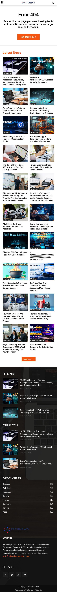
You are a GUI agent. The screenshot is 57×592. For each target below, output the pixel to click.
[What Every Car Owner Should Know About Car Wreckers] (15, 212)
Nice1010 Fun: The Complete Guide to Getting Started (41, 347)
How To (33, 220)
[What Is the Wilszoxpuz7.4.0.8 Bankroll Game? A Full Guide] (42, 66)
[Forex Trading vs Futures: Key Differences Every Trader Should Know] (15, 96)
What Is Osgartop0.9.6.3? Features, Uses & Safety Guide (14, 139)
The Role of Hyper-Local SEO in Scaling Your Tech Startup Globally (14, 167)
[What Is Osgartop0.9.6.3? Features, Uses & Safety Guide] (15, 125)
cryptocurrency (8, 248)
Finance (33, 73)
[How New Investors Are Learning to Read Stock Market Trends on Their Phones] (15, 302)
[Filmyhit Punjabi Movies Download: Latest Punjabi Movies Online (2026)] (42, 302)
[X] (18, 574)
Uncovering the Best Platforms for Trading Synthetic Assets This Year (41, 110)
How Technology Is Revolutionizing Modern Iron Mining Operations (40, 139)
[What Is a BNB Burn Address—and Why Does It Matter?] (15, 240)
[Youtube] (24, 574)
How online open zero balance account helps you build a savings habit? (41, 226)
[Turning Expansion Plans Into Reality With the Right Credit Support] (42, 153)
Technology (7, 73)
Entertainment (35, 310)
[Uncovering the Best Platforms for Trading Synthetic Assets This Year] (42, 96)
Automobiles (7, 220)
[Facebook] (5, 574)
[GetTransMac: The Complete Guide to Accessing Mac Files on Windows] (42, 271)
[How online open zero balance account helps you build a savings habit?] (42, 212)
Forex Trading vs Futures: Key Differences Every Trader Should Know (14, 110)
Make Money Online (37, 340)
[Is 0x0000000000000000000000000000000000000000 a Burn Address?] (42, 240)
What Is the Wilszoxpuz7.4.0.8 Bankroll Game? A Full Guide (41, 79)
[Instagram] (11, 574)
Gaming (6, 279)
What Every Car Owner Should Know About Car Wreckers (13, 226)
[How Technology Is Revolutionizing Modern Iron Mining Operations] (42, 125)
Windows (33, 279)
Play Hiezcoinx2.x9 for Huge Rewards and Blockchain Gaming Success (15, 285)
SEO (4, 161)
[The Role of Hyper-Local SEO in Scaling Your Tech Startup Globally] (15, 153)
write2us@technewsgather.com (16, 556)
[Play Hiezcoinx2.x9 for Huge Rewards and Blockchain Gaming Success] (15, 271)
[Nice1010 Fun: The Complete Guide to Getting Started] (42, 333)
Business (6, 189)
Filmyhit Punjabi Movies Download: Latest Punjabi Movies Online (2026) (41, 316)
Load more (27, 359)
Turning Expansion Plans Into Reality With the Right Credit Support (41, 167)
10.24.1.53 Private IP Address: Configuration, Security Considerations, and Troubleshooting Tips (36, 382)
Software (6, 132)
